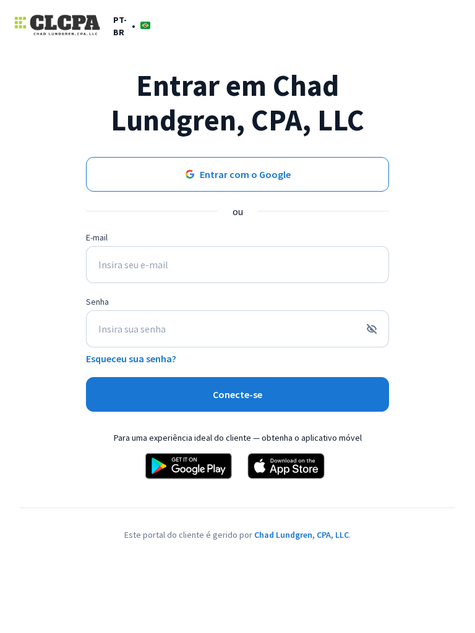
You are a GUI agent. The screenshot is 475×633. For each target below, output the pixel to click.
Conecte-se (237, 394)
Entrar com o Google (245, 174)
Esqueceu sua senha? (131, 358)
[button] (131, 25)
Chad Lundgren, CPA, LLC (301, 535)
